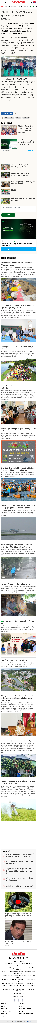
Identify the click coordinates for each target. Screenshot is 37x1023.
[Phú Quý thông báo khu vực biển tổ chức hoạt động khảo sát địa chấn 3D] (18, 489)
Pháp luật (4, 1008)
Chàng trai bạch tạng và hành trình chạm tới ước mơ (22, 174)
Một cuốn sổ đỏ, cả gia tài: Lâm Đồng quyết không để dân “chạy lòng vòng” (19, 871)
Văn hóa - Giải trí (6, 1011)
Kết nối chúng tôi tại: (18, 996)
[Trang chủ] (2, 6)
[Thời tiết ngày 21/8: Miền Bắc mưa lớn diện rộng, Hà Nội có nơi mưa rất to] (18, 568)
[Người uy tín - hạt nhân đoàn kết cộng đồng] (18, 644)
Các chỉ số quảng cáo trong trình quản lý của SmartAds (26, 142)
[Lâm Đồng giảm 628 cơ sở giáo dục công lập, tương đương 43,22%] (18, 330)
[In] (15, 113)
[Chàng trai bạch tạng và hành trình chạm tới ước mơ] (5, 175)
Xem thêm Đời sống (9, 258)
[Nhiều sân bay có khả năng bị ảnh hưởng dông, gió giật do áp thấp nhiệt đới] (18, 528)
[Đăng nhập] (32, 2)
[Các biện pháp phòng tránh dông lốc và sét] (18, 451)
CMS (16, 1021)
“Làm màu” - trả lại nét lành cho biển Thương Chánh (23, 166)
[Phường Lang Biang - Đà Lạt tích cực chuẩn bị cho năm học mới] (9, 130)
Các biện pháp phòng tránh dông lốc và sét (18, 430)
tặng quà (18, 117)
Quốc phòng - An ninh (25, 1008)
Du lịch (21, 1011)
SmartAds (7, 150)
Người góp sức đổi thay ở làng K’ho (15, 584)
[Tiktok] (14, 1000)
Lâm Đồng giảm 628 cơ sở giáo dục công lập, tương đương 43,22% (17, 307)
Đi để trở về (15, 190)
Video (3, 1016)
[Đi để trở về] (5, 192)
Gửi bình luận (8, 215)
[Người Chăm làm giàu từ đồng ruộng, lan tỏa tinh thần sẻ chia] (18, 810)
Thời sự (20, 6)
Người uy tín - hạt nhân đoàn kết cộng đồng (18, 622)
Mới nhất (7, 6)
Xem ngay (6, 249)
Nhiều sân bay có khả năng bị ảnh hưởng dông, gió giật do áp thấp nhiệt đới (18, 507)
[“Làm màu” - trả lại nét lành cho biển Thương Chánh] (5, 167)
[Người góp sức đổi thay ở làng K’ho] (18, 605)
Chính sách (4, 1013)
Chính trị (13, 6)
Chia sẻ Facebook (7, 113)
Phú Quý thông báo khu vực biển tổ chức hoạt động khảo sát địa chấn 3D (17, 469)
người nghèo (26, 117)
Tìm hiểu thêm (29, 150)
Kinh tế (26, 6)
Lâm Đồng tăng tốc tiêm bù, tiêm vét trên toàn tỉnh (23, 182)
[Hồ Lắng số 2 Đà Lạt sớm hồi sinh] (18, 679)
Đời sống (32, 6)
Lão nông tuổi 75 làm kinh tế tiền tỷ (16, 741)
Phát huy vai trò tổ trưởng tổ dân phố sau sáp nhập (19, 879)
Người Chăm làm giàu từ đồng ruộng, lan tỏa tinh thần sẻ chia (18, 782)
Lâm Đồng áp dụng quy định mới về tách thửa (19, 862)
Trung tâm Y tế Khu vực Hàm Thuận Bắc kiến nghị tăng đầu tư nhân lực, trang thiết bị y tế (17, 698)
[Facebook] (22, 1000)
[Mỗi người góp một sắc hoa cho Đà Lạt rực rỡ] (5, 201)
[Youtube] (18, 1000)
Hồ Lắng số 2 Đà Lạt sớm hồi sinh (15, 660)
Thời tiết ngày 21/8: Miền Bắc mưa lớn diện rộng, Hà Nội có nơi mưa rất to (16, 546)
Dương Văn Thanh (9, 117)
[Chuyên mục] (2, 2)
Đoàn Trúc (4, 18)
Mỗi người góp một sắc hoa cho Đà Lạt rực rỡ (23, 199)
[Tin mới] (5, 2)
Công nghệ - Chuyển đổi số (26, 1013)
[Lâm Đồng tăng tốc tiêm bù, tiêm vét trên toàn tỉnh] (5, 184)
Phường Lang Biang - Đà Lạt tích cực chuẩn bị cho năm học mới (26, 129)
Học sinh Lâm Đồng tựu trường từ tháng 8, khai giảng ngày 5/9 (20, 855)
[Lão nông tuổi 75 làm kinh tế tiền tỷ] (18, 765)
